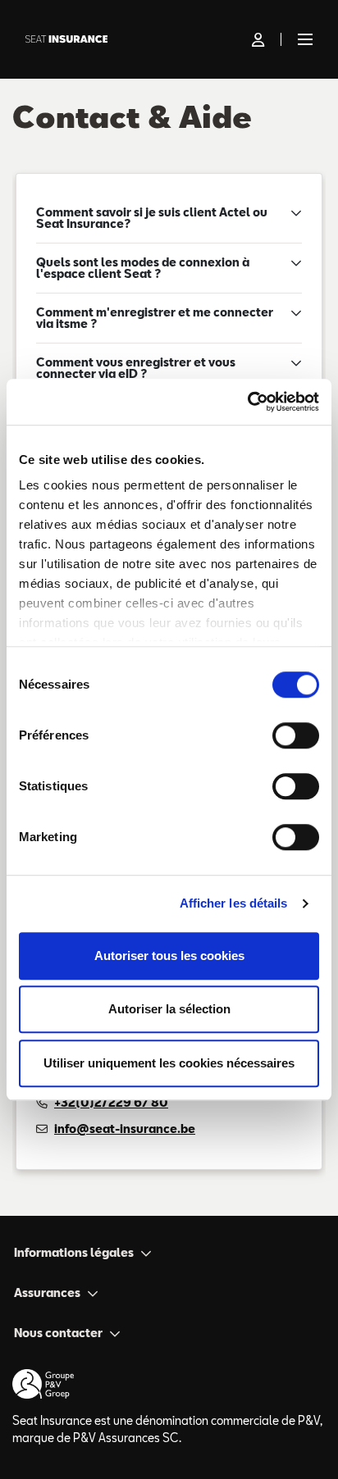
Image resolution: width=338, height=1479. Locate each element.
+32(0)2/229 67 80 (111, 1102)
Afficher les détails (234, 903)
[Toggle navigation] (302, 39)
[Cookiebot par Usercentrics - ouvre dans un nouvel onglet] (247, 401)
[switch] (295, 735)
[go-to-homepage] (135, 39)
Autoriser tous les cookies (169, 955)
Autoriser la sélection (169, 1009)
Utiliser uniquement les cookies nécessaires (169, 1063)
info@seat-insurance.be (124, 1128)
